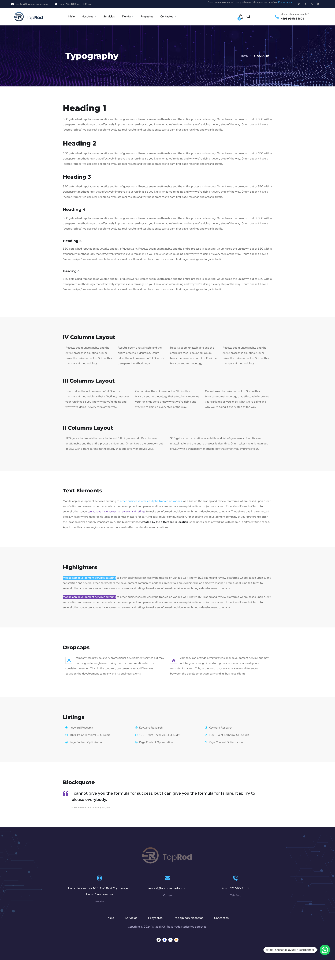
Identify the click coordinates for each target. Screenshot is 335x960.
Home (244, 56)
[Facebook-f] (305, 4)
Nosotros (87, 16)
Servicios (109, 16)
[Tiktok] (299, 4)
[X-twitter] (312, 4)
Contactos (166, 16)
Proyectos (147, 16)
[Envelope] (318, 4)
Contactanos (285, 2)
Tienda (126, 16)
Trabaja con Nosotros (188, 918)
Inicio (71, 16)
